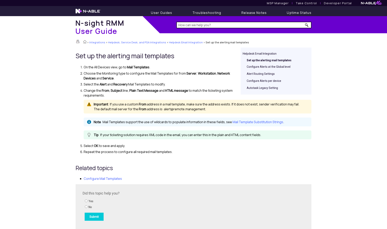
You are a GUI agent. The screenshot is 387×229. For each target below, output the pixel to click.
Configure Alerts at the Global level (268, 66)
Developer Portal (338, 3)
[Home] (84, 42)
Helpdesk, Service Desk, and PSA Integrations (137, 42)
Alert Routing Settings (261, 73)
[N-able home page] (88, 13)
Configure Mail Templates (103, 178)
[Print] (78, 41)
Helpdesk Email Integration (186, 42)
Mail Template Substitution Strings (258, 122)
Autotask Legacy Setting (262, 88)
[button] (306, 25)
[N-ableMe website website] (371, 4)
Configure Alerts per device (264, 80)
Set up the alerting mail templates (269, 60)
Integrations (97, 42)
